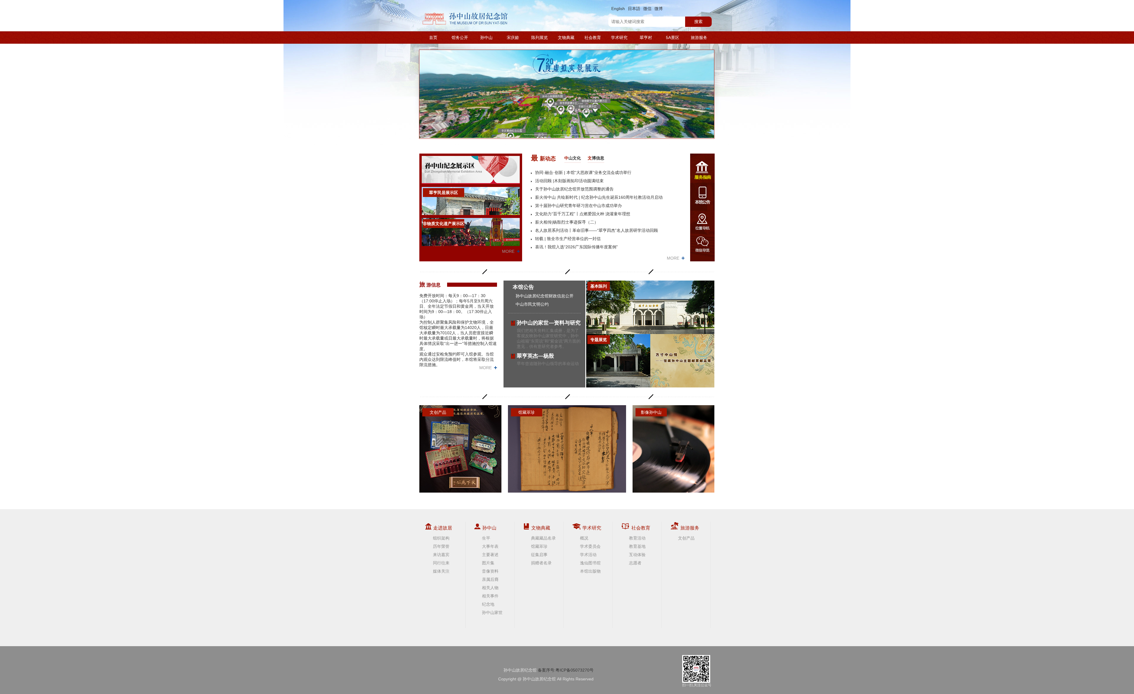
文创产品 (686, 538)
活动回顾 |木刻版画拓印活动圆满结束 (569, 180)
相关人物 (490, 587)
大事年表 (490, 546)
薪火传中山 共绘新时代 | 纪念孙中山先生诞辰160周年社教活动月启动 (599, 197)
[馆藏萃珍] (567, 448)
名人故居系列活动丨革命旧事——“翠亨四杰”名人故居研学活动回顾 (596, 230)
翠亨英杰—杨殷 (535, 356)
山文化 (572, 158)
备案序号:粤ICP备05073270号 (566, 670)
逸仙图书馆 (590, 563)
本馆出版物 (590, 571)
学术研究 (619, 37)
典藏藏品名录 (543, 538)
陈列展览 (539, 37)
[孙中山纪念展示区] (471, 170)
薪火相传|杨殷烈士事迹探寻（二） (566, 222)
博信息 (596, 158)
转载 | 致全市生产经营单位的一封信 (568, 238)
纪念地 (488, 604)
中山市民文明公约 (532, 304)
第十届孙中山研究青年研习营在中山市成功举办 (578, 205)
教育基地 (637, 546)
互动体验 (637, 554)
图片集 (488, 563)
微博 (658, 8)
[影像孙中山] (674, 448)
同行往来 (441, 563)
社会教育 (592, 37)
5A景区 (672, 37)
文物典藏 (566, 37)
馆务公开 (460, 37)
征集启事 (539, 554)
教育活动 (637, 538)
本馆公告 (523, 287)
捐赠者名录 (541, 563)
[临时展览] (682, 360)
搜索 (698, 21)
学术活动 (588, 554)
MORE (508, 251)
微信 (647, 8)
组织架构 (441, 538)
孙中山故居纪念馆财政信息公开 (544, 296)
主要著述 (490, 554)
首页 (433, 37)
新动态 (543, 158)
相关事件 (490, 596)
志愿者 (635, 563)
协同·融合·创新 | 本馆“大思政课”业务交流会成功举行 (583, 172)
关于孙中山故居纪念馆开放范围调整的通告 (574, 189)
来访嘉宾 (441, 554)
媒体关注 (441, 571)
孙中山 (486, 37)
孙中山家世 (492, 612)
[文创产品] (460, 448)
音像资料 (490, 571)
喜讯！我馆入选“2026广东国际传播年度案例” (576, 247)
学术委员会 (590, 546)
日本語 (634, 8)
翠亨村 (646, 37)
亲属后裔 (490, 579)
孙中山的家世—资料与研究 (549, 323)
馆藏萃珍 (539, 546)
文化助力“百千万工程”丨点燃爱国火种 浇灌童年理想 (582, 213)
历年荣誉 (441, 546)
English (618, 8)
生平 (486, 538)
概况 (584, 538)
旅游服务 (699, 37)
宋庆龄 (513, 37)
